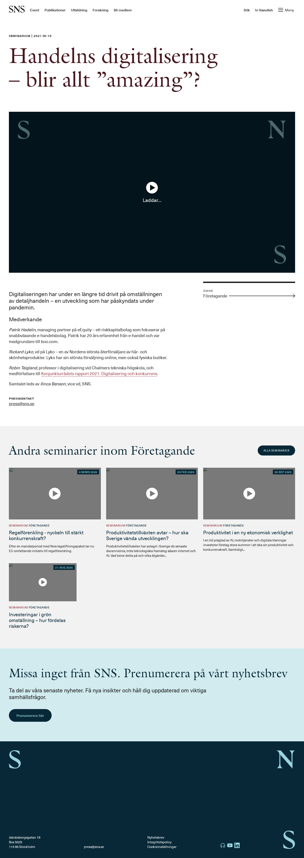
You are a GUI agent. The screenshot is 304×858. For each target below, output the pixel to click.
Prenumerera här (30, 715)
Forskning (100, 9)
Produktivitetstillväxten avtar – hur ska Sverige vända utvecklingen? (147, 535)
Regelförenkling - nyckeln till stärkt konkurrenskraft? (46, 535)
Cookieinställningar (161, 846)
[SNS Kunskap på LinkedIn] (237, 846)
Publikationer (55, 9)
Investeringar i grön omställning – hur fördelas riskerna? (37, 620)
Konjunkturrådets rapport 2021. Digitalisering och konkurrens (99, 373)
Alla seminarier (276, 450)
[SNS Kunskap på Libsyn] (222, 846)
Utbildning (79, 9)
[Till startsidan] (17, 10)
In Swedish (264, 9)
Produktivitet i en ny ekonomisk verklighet (248, 532)
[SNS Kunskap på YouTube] (230, 846)
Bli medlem (123, 9)
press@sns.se (21, 403)
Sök (247, 9)
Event (34, 9)
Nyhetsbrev (155, 837)
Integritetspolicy (159, 842)
